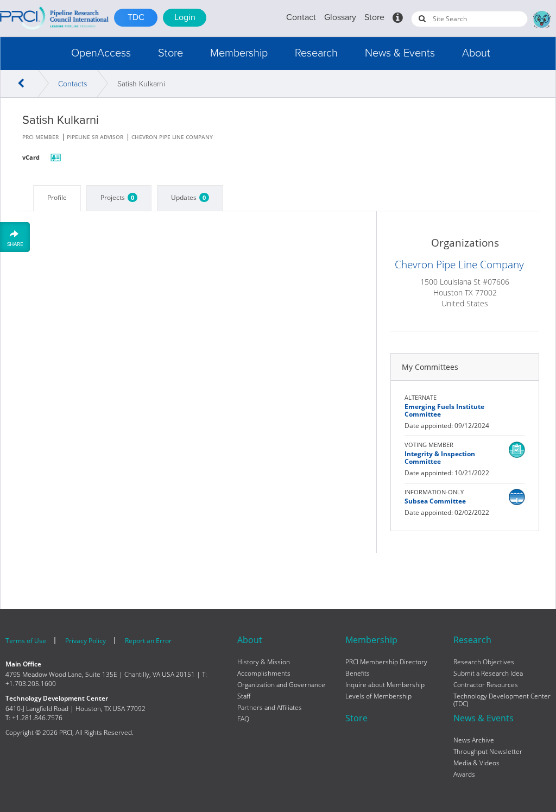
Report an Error (148, 640)
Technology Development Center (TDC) (502, 700)
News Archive (473, 740)
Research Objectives (483, 662)
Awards (464, 774)
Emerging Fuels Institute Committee (444, 410)
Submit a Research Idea (488, 673)
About (476, 53)
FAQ (243, 719)
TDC (136, 17)
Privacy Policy (85, 640)
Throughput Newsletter (487, 752)
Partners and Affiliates (269, 708)
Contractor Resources (485, 685)
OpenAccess (101, 53)
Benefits (357, 673)
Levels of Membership (378, 696)
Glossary (340, 17)
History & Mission (263, 662)
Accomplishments (263, 673)
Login (184, 17)
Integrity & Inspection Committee (440, 457)
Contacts (72, 84)
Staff (243, 696)
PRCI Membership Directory (386, 662)
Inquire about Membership (385, 685)
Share (15, 243)
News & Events (400, 53)
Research (316, 53)
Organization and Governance (281, 685)
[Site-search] (422, 18)
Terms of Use (25, 640)
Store (374, 17)
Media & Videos (476, 763)
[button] (101, 53)
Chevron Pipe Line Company (459, 264)
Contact (301, 17)
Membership (239, 53)
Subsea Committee (435, 501)
